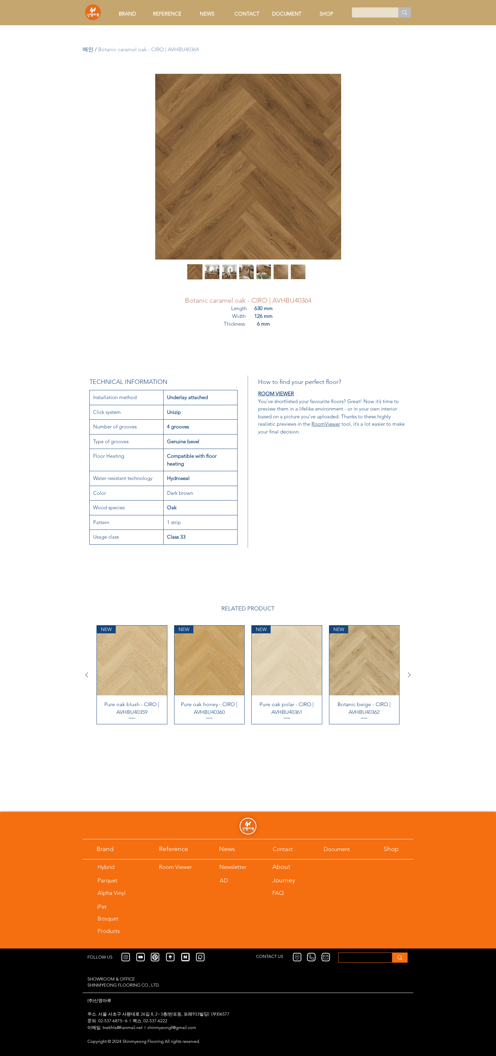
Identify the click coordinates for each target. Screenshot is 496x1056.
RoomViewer (325, 424)
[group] (248, 675)
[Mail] (326, 957)
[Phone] (311, 957)
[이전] (87, 675)
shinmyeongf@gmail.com (171, 1027)
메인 (88, 49)
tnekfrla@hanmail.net (122, 1027)
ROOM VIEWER (276, 393)
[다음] (409, 675)
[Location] (297, 957)
